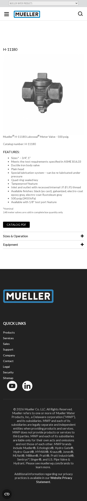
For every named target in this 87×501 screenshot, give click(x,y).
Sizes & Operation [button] (15, 236)
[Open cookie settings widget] (7, 494)
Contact (8, 361)
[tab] (43, 236)
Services (8, 338)
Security (8, 372)
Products (9, 332)
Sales (6, 343)
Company (9, 355)
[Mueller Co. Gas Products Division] (27, 14)
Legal (6, 366)
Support (8, 349)
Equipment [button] (10, 244)
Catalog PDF (16, 224)
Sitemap (8, 378)
